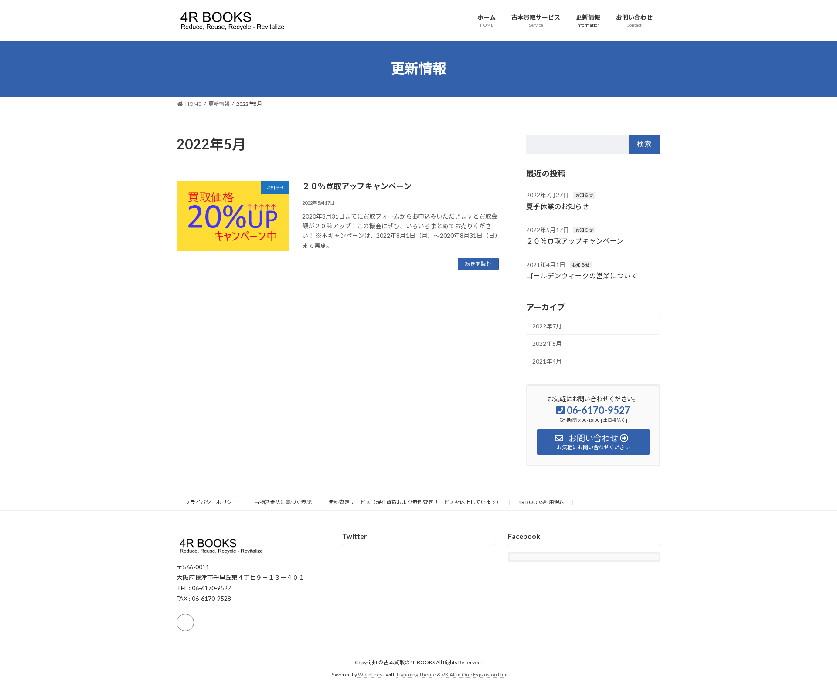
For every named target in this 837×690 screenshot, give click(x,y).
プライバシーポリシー (211, 502)
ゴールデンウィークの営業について (582, 275)
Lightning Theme (416, 674)
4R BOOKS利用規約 (541, 502)
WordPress (371, 674)
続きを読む (478, 263)
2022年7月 (547, 325)
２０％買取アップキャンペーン (357, 186)
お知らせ (584, 195)
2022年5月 (547, 343)
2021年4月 (547, 361)
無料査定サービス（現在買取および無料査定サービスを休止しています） (415, 502)
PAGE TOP (810, 661)
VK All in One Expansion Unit (475, 674)
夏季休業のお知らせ (557, 206)
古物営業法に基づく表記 (283, 502)
